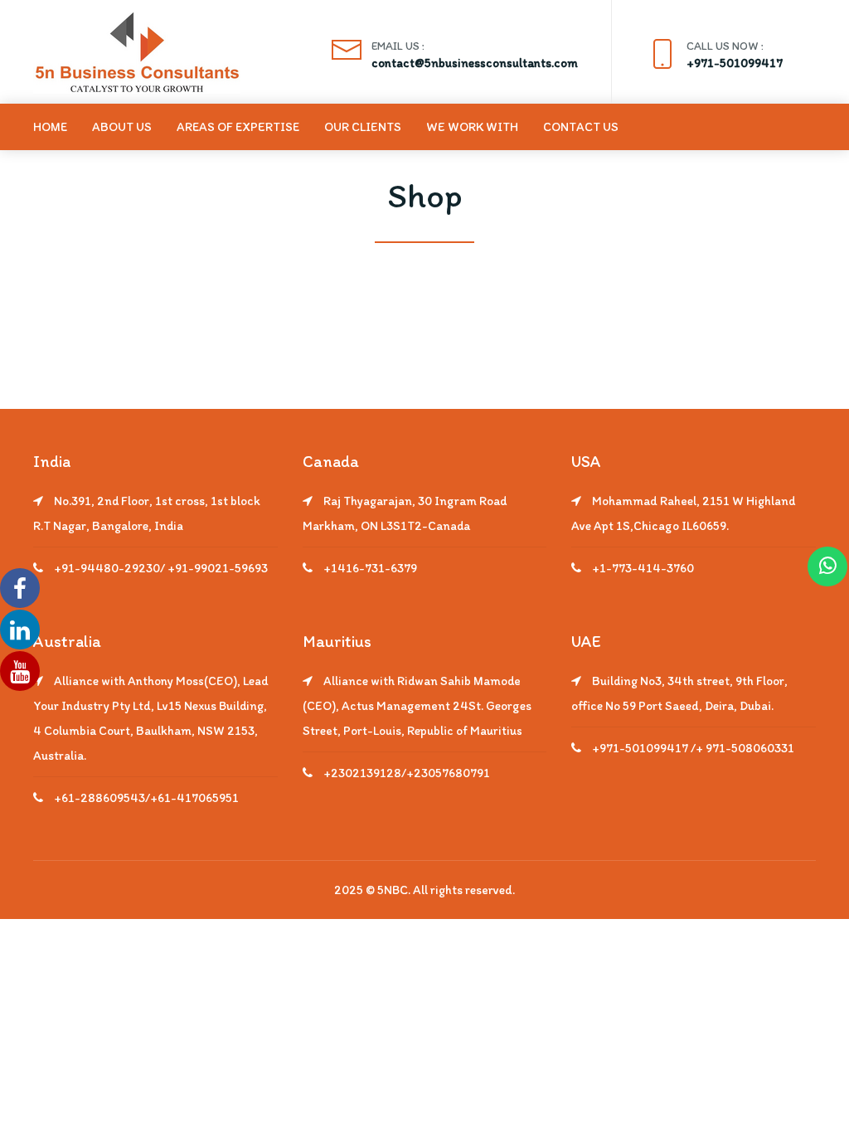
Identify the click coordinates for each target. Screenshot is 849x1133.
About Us (122, 126)
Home (50, 126)
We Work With (472, 126)
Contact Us (581, 126)
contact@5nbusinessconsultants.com (474, 63)
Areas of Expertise (238, 126)
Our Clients (362, 126)
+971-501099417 (734, 63)
